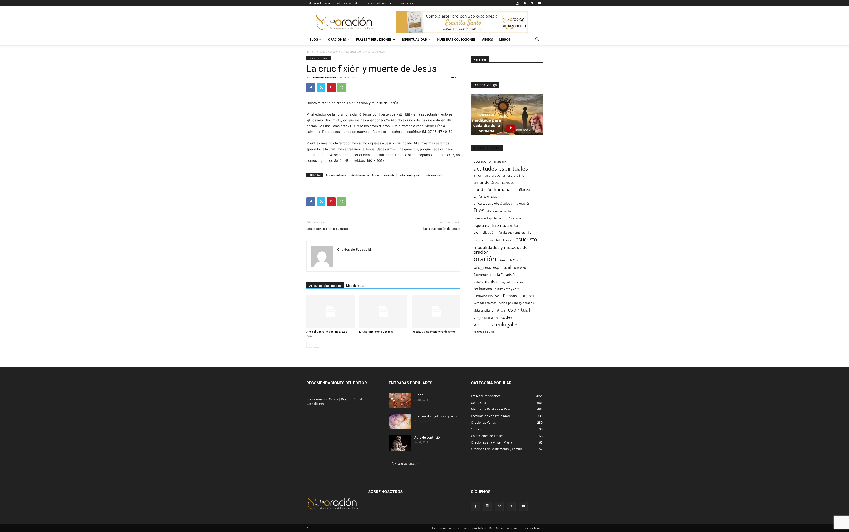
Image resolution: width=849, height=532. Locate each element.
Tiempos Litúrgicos (518, 296)
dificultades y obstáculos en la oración (502, 203)
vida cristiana (483, 310)
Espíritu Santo (505, 225)
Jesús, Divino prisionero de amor (433, 331)
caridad (508, 182)
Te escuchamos (404, 3)
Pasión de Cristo (510, 260)
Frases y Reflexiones (374, 39)
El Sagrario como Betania (376, 331)
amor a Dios (492, 175)
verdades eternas (485, 303)
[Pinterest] (524, 3)
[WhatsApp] (341, 87)
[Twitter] (532, 3)
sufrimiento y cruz (410, 175)
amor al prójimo (513, 175)
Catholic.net (315, 404)
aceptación (500, 161)
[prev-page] (309, 345)
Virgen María (483, 317)
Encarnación (515, 218)
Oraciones (337, 39)
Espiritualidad (414, 39)
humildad (494, 240)
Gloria (418, 395)
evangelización (484, 232)
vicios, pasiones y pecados (516, 303)
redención (520, 267)
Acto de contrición (428, 437)
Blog (314, 39)
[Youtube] (539, 3)
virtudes (504, 317)
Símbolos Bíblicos (486, 296)
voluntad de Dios (484, 332)
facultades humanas (512, 233)
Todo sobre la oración (318, 3)
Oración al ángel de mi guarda (435, 416)
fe (529, 232)
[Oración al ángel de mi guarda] (400, 421)
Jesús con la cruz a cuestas (327, 229)
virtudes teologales (496, 324)
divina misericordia (499, 211)
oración (485, 259)
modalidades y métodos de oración (501, 249)
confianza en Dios (485, 196)
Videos (487, 39)
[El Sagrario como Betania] (383, 311)
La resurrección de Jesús (441, 229)
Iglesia (507, 240)
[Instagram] (517, 3)
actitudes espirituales (501, 168)
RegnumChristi (352, 399)
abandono (482, 161)
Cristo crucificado (336, 175)
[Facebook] (510, 3)
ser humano (483, 288)
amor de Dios (486, 182)
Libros (504, 39)
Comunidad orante (377, 3)
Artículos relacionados (325, 286)
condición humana (492, 189)
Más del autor (356, 286)
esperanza (481, 225)
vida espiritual (434, 175)
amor (477, 175)
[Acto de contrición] (400, 443)
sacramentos (486, 281)
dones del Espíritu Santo (489, 218)
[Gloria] (400, 400)
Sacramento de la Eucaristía (494, 274)
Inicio (309, 51)
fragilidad (479, 240)
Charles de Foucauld (324, 77)
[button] (537, 40)
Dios (479, 210)
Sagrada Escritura (512, 282)
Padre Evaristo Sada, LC (349, 3)
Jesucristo (389, 175)
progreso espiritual (492, 267)
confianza (522, 189)
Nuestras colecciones (456, 39)
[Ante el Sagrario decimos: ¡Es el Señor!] (330, 311)
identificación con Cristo (365, 175)
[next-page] (316, 345)
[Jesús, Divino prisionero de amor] (436, 311)
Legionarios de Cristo (322, 399)
